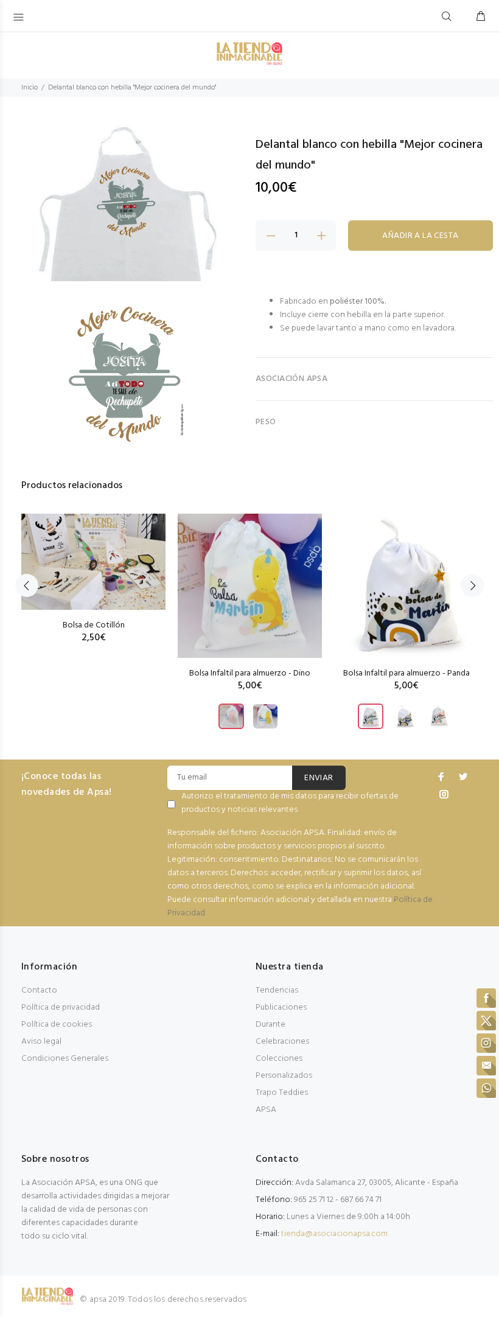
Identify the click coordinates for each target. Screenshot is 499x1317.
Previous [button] (26, 585)
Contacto (39, 990)
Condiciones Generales (64, 1059)
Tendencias (277, 990)
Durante (270, 1025)
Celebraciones (282, 1042)
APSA (266, 1110)
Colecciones (279, 1059)
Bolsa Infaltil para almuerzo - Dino (249, 673)
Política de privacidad (60, 1008)
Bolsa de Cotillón (94, 625)
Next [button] (472, 585)
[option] (93, 566)
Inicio (29, 88)
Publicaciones (281, 1008)
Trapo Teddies (282, 1093)
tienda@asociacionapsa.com (334, 1234)
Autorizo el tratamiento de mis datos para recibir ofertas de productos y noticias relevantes (290, 803)
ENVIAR (318, 778)
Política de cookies (56, 1025)
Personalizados (284, 1076)
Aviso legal (41, 1042)
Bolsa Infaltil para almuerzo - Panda (406, 673)
